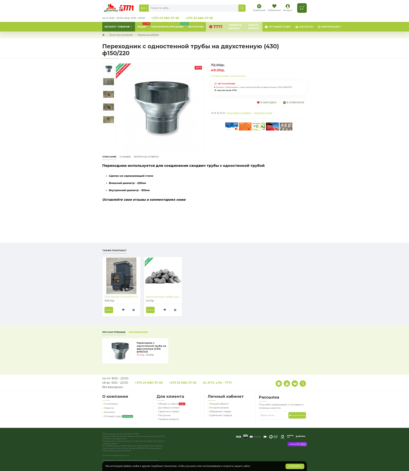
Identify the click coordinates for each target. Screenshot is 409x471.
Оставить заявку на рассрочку (228, 76)
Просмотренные (113, 332)
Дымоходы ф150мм (148, 34)
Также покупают (114, 250)
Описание (109, 156)
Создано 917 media (297, 444)
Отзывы (125, 156)
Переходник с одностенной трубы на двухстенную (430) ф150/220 (151, 347)
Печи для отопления (121, 34)
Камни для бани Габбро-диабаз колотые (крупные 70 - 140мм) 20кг (163, 296)
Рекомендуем (138, 332)
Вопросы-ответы (146, 156)
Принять (295, 466)
